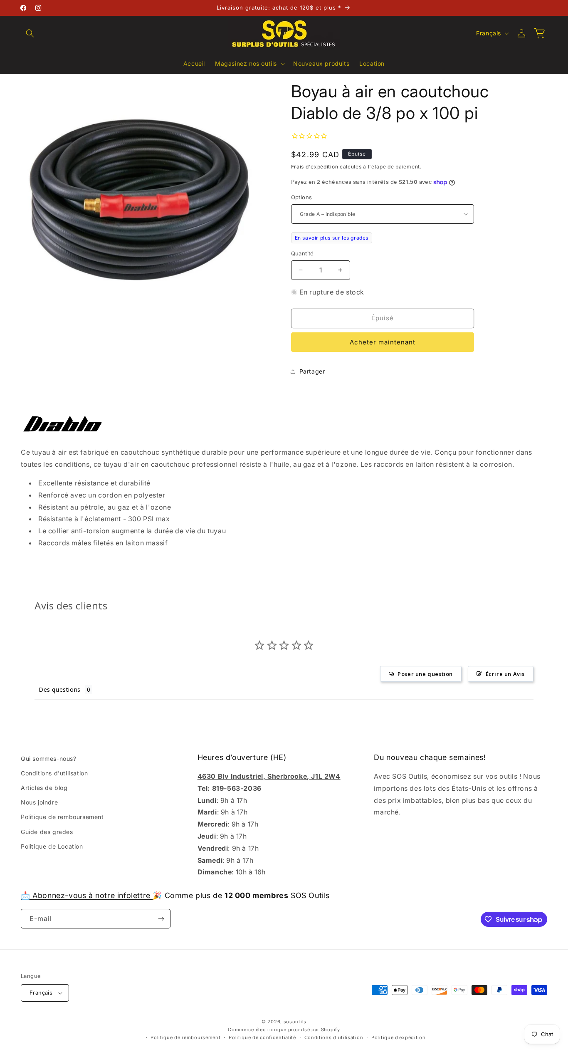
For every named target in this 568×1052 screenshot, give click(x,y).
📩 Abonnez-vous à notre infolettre (87, 895)
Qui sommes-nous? (49, 758)
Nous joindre (39, 802)
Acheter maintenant (382, 342)
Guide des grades (47, 831)
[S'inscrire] (161, 918)
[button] (30, 33)
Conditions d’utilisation (333, 1037)
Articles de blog (44, 787)
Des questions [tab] (60, 689)
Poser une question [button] (425, 674)
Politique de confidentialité (262, 1037)
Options (301, 197)
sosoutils (295, 1022)
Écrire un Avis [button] (505, 674)
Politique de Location (52, 846)
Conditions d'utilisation (54, 773)
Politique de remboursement (62, 817)
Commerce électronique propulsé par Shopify (284, 1029)
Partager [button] (312, 371)
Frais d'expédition (314, 166)
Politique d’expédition (398, 1037)
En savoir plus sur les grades (331, 238)
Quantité (302, 253)
